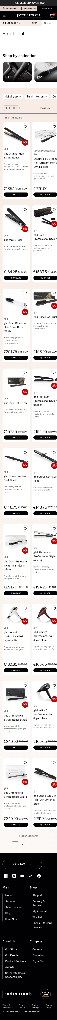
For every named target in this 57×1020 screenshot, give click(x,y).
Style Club (38, 961)
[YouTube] (22, 875)
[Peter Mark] (28, 16)
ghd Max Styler (13, 239)
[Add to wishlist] (25, 126)
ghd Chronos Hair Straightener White (15, 794)
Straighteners (35, 96)
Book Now (47, 8)
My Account (11, 8)
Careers (37, 949)
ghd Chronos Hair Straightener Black (15, 717)
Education (38, 955)
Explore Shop (10, 23)
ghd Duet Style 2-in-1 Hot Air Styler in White (16, 565)
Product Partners (15, 961)
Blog (8, 913)
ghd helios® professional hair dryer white (14, 636)
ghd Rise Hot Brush (15, 403)
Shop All (37, 895)
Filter (13, 108)
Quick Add (16, 194)
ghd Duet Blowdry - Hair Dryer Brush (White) (15, 327)
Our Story (11, 949)
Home (8, 895)
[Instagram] (14, 875)
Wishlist (37, 917)
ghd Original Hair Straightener (14, 155)
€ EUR (34, 23)
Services (10, 901)
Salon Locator (29, 8)
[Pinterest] (39, 875)
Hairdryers (11, 96)
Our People (12, 955)
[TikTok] (31, 875)
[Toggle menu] (4, 15)
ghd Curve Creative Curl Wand (15, 478)
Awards (9, 967)
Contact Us (22, 864)
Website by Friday (32, 1011)
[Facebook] (6, 875)
